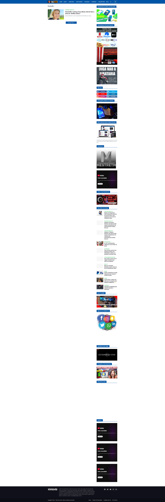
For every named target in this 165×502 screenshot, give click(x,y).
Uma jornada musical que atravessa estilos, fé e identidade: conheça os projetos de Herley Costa (110, 252)
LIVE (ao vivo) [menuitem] (101, 1)
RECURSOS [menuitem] (87, 1)
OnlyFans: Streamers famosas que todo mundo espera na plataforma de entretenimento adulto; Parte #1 (110, 225)
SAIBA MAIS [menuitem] (71, 1)
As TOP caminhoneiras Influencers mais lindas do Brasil (110, 245)
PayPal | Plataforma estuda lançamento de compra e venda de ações (110, 274)
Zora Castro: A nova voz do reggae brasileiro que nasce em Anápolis (110, 260)
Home (90, 500)
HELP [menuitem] (107, 1)
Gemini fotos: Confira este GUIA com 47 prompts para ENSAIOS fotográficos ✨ (110, 281)
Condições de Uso (107, 500)
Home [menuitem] (61, 1)
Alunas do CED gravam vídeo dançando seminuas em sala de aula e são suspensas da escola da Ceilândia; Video (110, 215)
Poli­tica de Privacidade (97, 500)
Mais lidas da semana (103, 208)
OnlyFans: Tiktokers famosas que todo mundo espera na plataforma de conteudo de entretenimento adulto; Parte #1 (110, 236)
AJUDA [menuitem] (65, 1)
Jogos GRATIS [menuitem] (79, 1)
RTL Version (114, 500)
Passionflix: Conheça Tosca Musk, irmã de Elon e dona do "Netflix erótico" (79, 12)
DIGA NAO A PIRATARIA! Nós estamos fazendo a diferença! (110, 288)
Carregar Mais (71, 22)
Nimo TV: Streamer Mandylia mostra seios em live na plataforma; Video (110, 267)
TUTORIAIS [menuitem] (94, 1)
